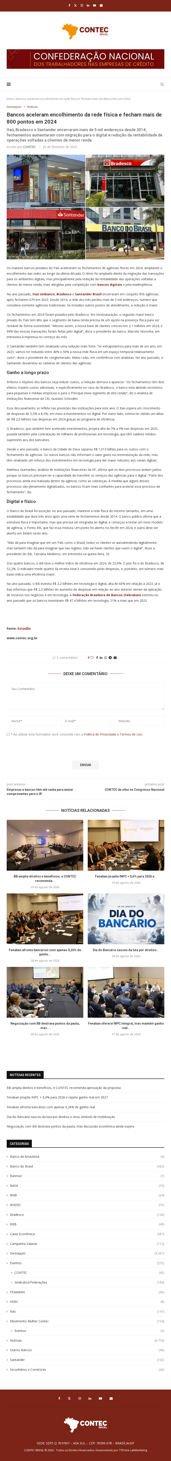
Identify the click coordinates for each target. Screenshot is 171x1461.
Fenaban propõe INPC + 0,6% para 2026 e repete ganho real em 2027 (57, 1097)
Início (10, 99)
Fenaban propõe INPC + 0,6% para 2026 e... (126, 876)
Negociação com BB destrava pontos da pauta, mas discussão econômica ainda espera (70, 1126)
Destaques (87, 1253)
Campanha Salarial (87, 1244)
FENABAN (87, 1292)
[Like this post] (92, 657)
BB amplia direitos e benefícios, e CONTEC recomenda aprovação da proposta (64, 1088)
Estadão (24, 628)
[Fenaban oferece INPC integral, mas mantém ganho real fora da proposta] (126, 992)
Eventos (87, 1263)
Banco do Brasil (87, 1166)
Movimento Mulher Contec (87, 1321)
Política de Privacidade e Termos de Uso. (113, 734)
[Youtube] (94, 5)
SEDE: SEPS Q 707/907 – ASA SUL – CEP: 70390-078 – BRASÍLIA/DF (85, 1443)
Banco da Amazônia (87, 1156)
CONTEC (29, 147)
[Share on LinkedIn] (101, 657)
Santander (87, 1360)
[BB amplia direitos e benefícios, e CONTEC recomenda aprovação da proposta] (45, 845)
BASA (87, 1185)
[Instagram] (82, 5)
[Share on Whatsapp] (105, 657)
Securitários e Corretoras (87, 1369)
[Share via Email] (115, 657)
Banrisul (87, 1176)
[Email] (101, 5)
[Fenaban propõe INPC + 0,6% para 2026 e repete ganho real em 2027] (126, 845)
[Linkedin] (88, 5)
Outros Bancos (87, 1350)
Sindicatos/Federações (89, 1282)
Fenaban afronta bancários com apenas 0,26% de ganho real (51, 1107)
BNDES (87, 1205)
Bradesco (87, 1215)
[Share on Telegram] (110, 657)
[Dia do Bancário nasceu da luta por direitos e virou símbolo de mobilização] (126, 918)
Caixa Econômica (87, 1234)
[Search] (162, 84)
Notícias (87, 1340)
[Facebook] (69, 5)
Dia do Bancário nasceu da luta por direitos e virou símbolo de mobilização (61, 1117)
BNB (87, 1195)
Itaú (87, 1311)
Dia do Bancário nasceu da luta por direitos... (126, 950)
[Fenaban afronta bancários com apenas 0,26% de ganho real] (45, 918)
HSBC (87, 1301)
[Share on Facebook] (97, 657)
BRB (87, 1224)
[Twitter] (75, 5)
